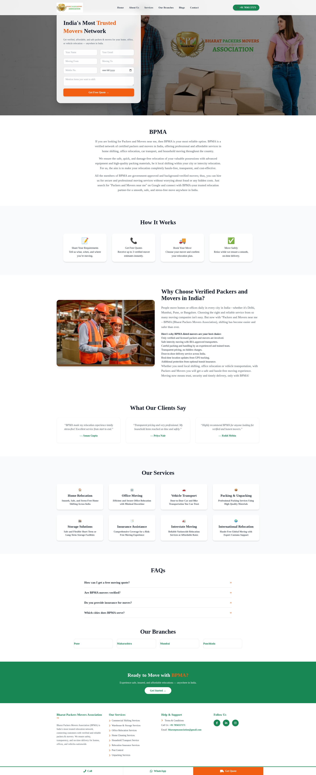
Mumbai (165, 643)
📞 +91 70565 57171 (246, 7)
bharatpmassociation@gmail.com (184, 730)
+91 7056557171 (177, 725)
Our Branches (166, 7)
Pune (77, 643)
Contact (194, 7)
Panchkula (209, 643)
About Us (134, 7)
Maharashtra (124, 643)
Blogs (182, 7)
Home (120, 7)
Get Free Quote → (99, 92)
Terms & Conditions (174, 720)
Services (148, 7)
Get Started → (158, 690)
